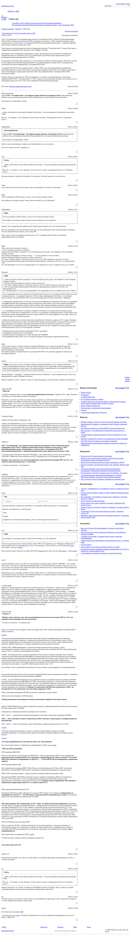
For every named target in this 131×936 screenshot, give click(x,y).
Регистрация (120, 4)
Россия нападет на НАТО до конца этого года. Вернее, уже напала (104, 473)
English (127, 377)
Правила (60, 927)
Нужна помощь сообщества (90, 406)
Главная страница (7, 29)
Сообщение (85, 395)
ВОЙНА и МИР (13, 11)
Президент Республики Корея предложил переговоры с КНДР (102, 462)
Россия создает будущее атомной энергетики (96, 456)
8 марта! (83, 410)
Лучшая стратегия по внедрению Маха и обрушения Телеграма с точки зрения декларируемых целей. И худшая (103, 402)
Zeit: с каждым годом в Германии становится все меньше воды (103, 479)
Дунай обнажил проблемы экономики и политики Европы (101, 553)
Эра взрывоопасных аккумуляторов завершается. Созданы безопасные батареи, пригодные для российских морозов (101, 476)
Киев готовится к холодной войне (93, 501)
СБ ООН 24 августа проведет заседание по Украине (99, 441)
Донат (89, 927)
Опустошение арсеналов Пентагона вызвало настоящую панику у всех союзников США (43, 25)
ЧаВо (75, 927)
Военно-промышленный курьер (20, 86)
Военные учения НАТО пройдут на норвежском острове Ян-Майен (104, 439)
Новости (18, 29)
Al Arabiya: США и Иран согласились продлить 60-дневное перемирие (36, 23)
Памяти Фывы (86, 392)
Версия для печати (71, 31)
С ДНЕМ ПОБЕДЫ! (88, 397)
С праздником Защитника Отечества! (94, 412)
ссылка (5, 516)
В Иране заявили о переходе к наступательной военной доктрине (104, 422)
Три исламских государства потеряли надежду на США (100, 547)
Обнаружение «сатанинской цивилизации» (96, 408)
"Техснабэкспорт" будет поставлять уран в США (18, 33)
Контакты (44, 927)
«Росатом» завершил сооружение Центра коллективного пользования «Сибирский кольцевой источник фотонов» (101, 470)
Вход (128, 4)
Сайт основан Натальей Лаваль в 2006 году (65, 931)
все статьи (120, 388)
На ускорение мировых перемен (92, 399)
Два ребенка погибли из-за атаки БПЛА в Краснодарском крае (103, 428)
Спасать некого (86, 545)
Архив (127, 379)
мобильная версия (7, 6)
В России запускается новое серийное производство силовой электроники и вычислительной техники (102, 459)
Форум (127, 381)
